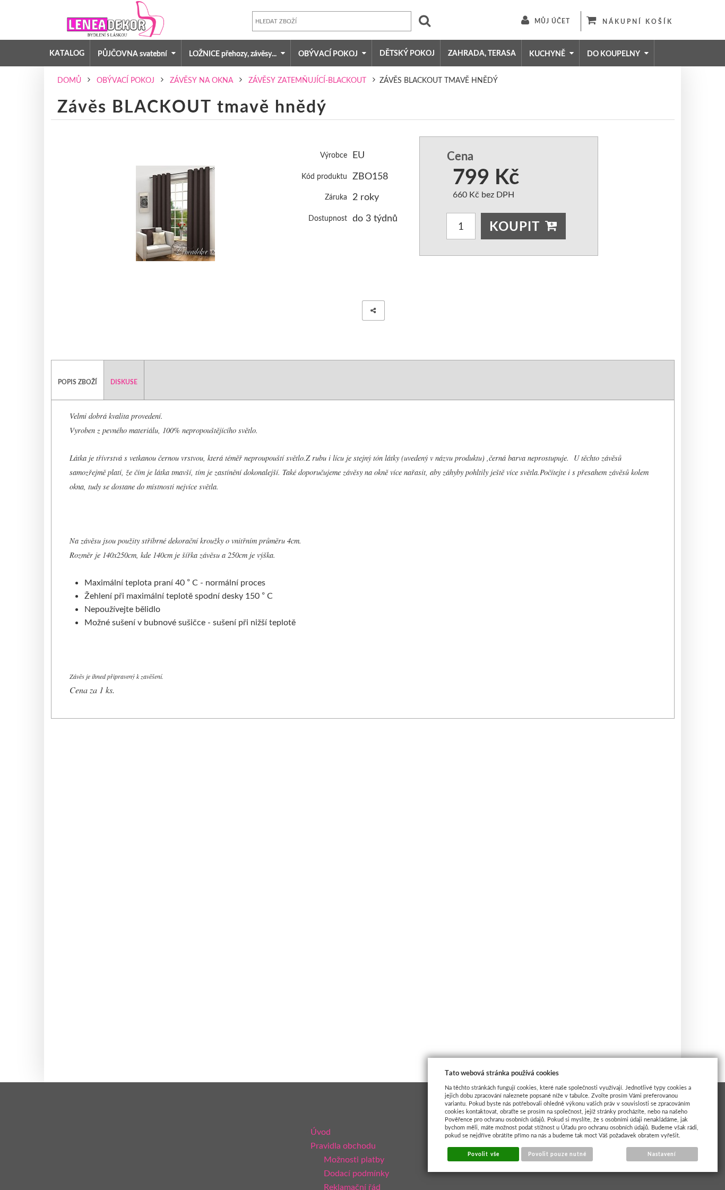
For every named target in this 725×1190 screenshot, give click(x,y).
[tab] (77, 380)
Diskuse (123, 382)
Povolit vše (483, 1154)
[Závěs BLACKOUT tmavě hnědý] (175, 213)
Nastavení (662, 1154)
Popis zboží (77, 382)
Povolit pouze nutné (557, 1154)
